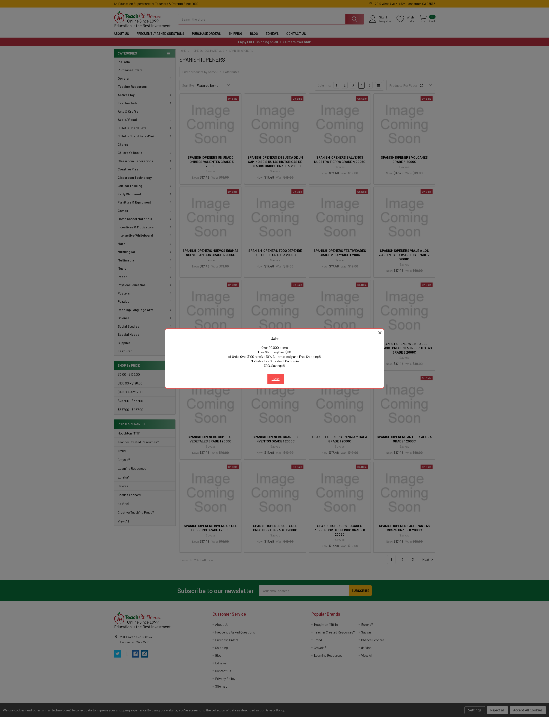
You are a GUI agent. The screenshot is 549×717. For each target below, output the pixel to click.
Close (276, 379)
